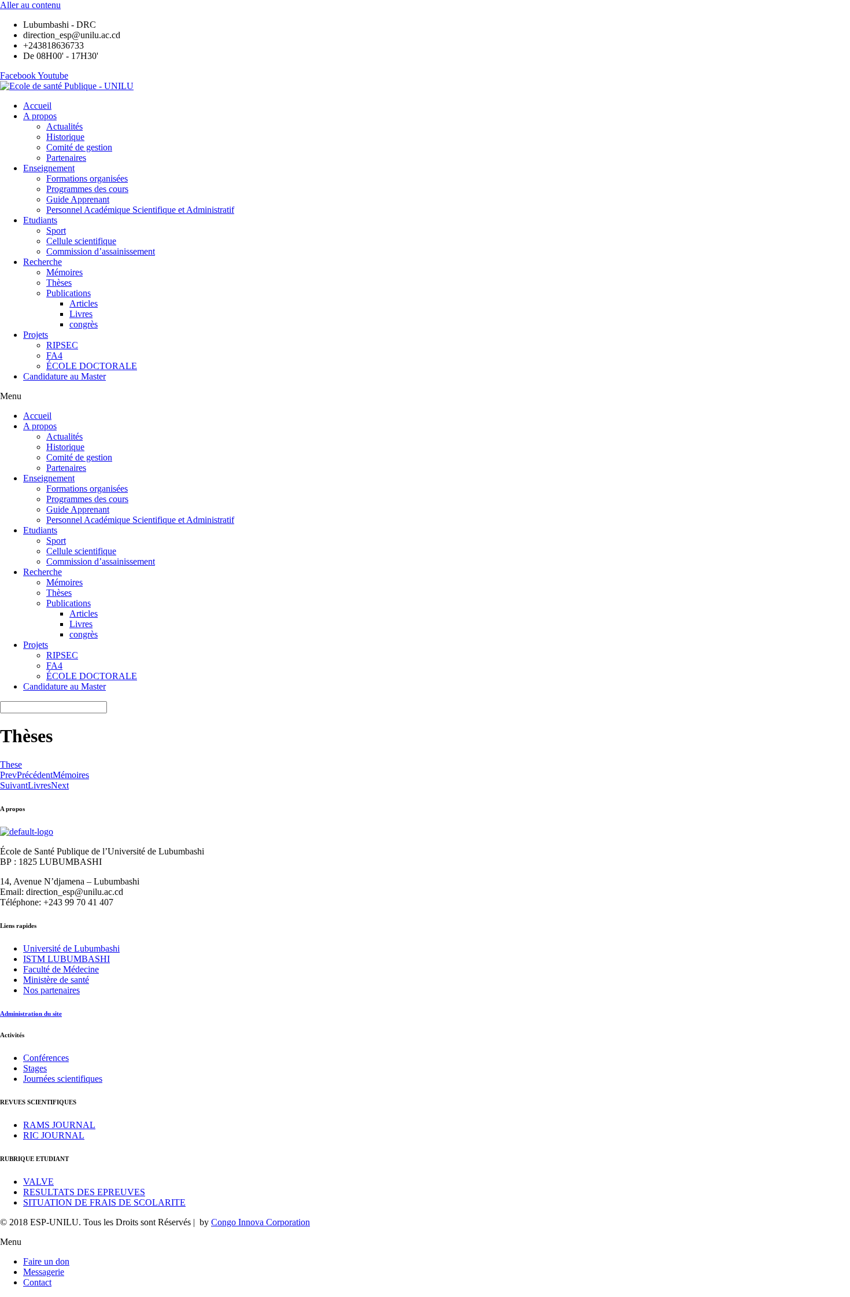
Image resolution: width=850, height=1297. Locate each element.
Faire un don (46, 1261)
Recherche (42, 262)
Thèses (59, 283)
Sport (56, 230)
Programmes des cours (87, 189)
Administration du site (31, 1013)
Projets (35, 335)
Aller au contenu (30, 5)
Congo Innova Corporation (260, 1222)
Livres (81, 314)
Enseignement (49, 168)
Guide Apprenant (77, 199)
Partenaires (66, 158)
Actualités (64, 126)
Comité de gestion (79, 147)
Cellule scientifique (81, 241)
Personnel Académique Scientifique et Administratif (140, 210)
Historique (65, 137)
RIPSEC (62, 345)
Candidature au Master (64, 376)
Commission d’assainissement (100, 251)
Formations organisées (87, 178)
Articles (83, 303)
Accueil (37, 105)
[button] (425, 396)
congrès (83, 324)
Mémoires (64, 272)
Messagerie (43, 1272)
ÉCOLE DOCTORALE (91, 366)
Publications (68, 293)
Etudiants (40, 220)
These (11, 764)
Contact (37, 1282)
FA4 (54, 355)
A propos (40, 116)
